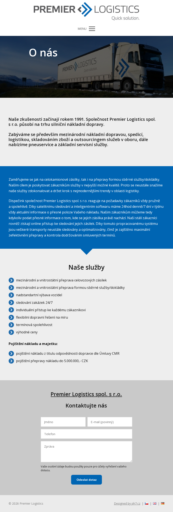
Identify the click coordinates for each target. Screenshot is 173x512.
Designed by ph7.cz (127, 503)
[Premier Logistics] (86, 11)
